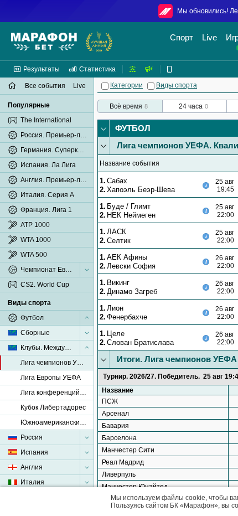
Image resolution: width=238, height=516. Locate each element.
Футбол (133, 128)
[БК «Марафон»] (44, 41)
